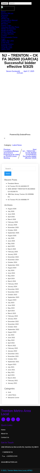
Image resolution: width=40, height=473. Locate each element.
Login (3, 39)
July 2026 (11, 211)
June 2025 (11, 241)
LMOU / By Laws (7, 41)
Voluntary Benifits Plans (10, 27)
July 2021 (11, 367)
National (4, 17)
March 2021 (12, 378)
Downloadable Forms (9, 37)
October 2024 (12, 262)
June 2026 (11, 214)
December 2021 (13, 353)
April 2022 (11, 343)
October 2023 (12, 294)
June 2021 (11, 370)
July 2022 (11, 335)
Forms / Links (6, 25)
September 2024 (13, 265)
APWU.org (5, 19)
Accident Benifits (7, 34)
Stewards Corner (13, 397)
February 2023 (13, 316)
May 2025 (11, 243)
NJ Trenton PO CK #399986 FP (18, 199)
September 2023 (13, 297)
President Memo (13, 183)
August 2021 (12, 364)
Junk (9, 392)
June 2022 (11, 337)
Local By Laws (6, 47)
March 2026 (12, 219)
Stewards (4, 15)
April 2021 (11, 375)
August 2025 (12, 235)
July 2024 (11, 270)
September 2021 (13, 361)
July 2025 (11, 238)
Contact (4, 36)
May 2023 (11, 308)
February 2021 (13, 380)
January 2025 (12, 254)
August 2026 (12, 209)
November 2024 (13, 259)
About (3, 12)
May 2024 (11, 276)
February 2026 (13, 222)
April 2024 (11, 278)
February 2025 (13, 251)
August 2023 (12, 300)
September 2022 (13, 329)
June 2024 (11, 273)
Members (4, 24)
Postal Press (6, 22)
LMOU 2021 (5, 49)
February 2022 (13, 348)
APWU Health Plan (8, 32)
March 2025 (12, 249)
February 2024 (13, 284)
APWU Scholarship (8, 29)
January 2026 (12, 225)
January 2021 (12, 383)
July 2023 (11, 302)
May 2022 (11, 340)
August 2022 (12, 332)
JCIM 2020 (5, 42)
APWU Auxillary (7, 30)
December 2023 (13, 289)
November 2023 (13, 292)
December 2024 (13, 257)
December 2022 (13, 321)
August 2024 (12, 268)
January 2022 (12, 351)
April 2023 (11, 311)
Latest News (17, 145)
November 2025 (13, 227)
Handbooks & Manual (9, 20)
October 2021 (12, 359)
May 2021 (11, 372)
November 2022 (13, 324)
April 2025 (11, 246)
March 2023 (12, 313)
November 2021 (13, 356)
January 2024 (12, 286)
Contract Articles (7, 44)
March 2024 (12, 281)
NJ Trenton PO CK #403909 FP (18, 186)
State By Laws (6, 46)
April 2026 (11, 217)
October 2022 (12, 327)
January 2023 (12, 319)
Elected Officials (7, 13)
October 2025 (12, 230)
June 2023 (11, 305)
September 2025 (13, 233)
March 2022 (12, 345)
